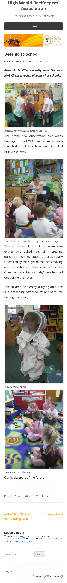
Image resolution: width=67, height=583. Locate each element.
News (18, 496)
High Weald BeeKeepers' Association (33, 5)
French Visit (54, 514)
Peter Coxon (11, 61)
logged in (25, 536)
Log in (8, 571)
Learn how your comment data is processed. (33, 540)
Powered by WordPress (45, 576)
